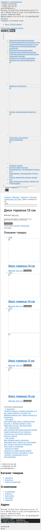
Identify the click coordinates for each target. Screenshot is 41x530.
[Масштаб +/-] (8, 526)
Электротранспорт (13, 482)
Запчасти (25, 197)
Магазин (15, 197)
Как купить (9, 496)
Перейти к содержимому (11, 2)
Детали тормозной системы (20, 198)
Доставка (9, 498)
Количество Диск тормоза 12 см (17, 219)
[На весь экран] (6, 526)
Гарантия (9, 500)
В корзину (8, 223)
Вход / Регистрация (13, 24)
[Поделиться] (4, 526)
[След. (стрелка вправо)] (4, 528)
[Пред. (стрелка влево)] (2, 528)
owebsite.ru (20, 520)
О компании (10, 492)
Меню (12, 30)
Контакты (9, 480)
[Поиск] (7, 190)
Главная (7, 197)
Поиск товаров (11, 187)
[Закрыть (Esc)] (2, 526)
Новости (8, 494)
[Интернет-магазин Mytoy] (12, 28)
